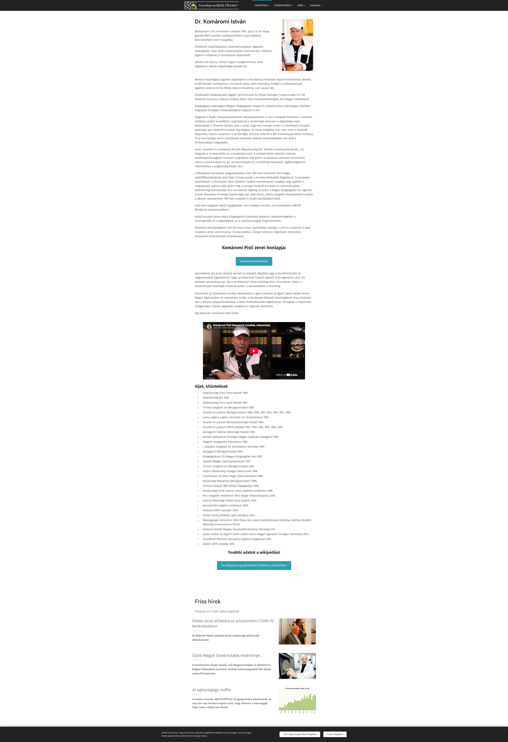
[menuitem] (262, 5)
